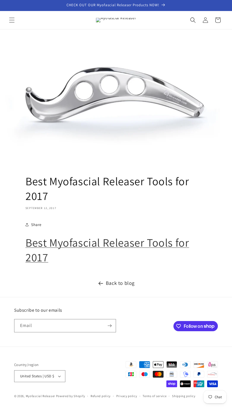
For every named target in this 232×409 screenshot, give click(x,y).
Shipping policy (184, 396)
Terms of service (154, 396)
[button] (12, 20)
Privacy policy (126, 396)
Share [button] (36, 224)
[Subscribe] (109, 325)
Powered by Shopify (70, 396)
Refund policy (101, 396)
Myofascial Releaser (40, 396)
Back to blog (120, 283)
